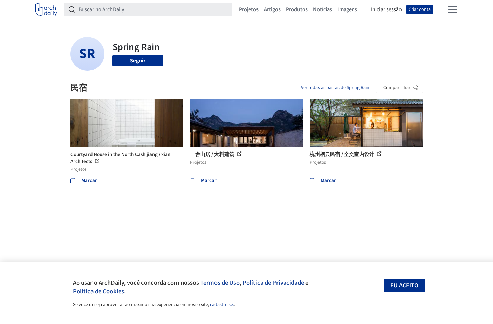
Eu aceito (404, 285)
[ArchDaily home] (46, 9)
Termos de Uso (220, 282)
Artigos (272, 9)
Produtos (297, 9)
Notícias (322, 9)
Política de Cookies (98, 291)
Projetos (249, 9)
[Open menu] (452, 9)
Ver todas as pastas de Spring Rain (335, 87)
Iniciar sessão (386, 9)
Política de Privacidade (273, 282)
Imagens (347, 9)
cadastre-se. (222, 304)
